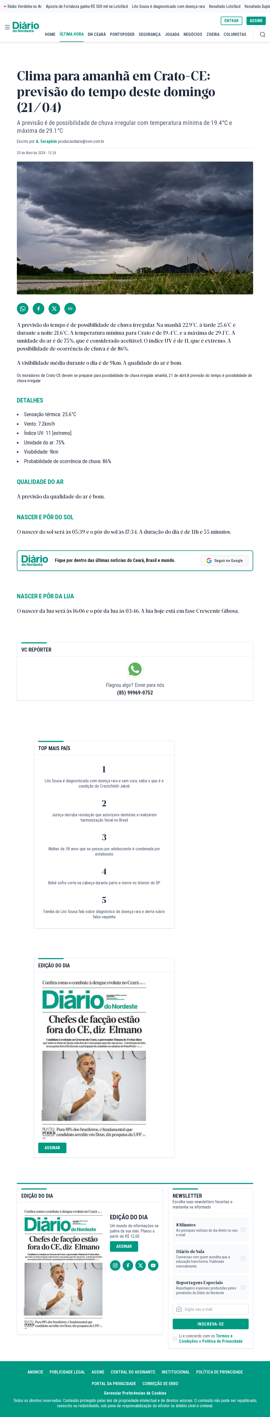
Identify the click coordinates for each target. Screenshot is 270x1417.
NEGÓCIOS (193, 34)
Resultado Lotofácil (224, 6)
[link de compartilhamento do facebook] (38, 308)
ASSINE (256, 20)
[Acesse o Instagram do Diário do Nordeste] (115, 1265)
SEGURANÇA (150, 34)
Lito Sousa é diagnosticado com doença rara (168, 6)
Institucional (176, 1372)
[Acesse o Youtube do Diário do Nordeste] (153, 1265)
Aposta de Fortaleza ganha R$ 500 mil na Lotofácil (87, 6)
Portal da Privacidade (114, 1383)
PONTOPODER (122, 34)
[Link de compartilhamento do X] (54, 308)
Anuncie (35, 1372)
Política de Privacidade (222, 1341)
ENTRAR (231, 20)
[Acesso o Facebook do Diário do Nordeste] (128, 1265)
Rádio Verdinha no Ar (25, 6)
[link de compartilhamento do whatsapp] (22, 308)
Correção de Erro (160, 1383)
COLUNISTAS (235, 34)
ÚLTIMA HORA (72, 34)
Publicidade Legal (67, 1372)
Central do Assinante (133, 1372)
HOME (50, 34)
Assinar (52, 1147)
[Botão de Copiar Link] (70, 308)
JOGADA (172, 34)
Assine (97, 1372)
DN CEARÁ (97, 34)
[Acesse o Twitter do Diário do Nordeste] (140, 1265)
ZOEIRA (212, 34)
